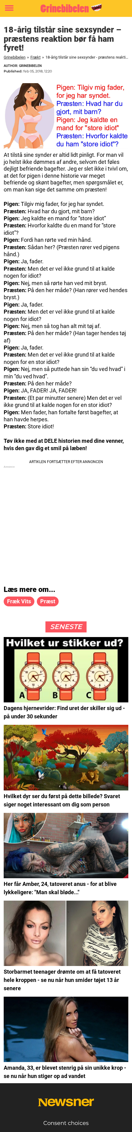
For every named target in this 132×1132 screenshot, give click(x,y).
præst (47, 601)
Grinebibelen (14, 57)
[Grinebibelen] (66, 8)
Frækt (35, 57)
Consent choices (66, 1123)
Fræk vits (19, 601)
